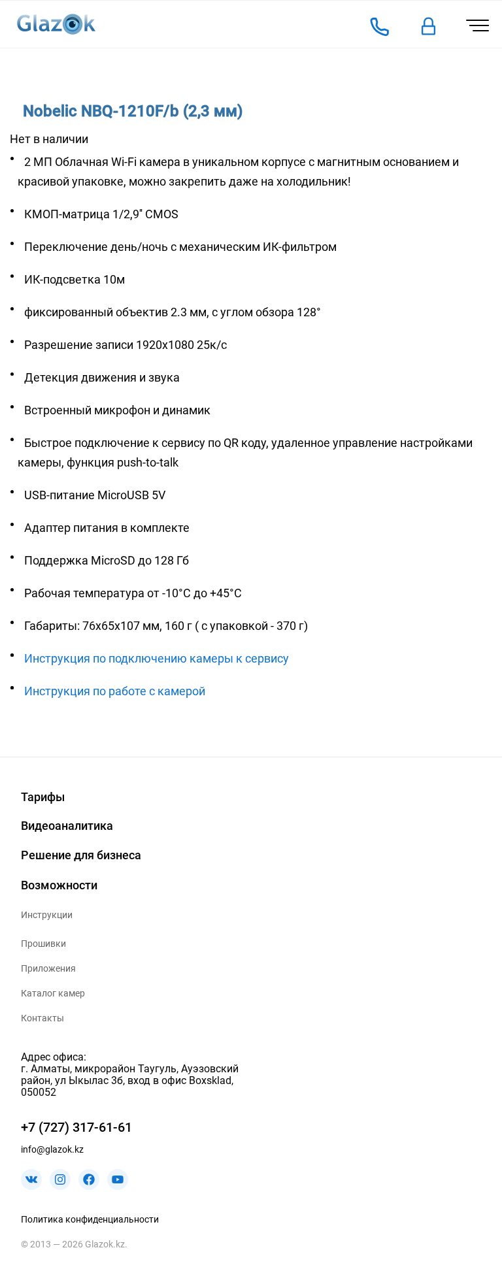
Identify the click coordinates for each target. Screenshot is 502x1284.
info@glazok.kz (52, 1149)
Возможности (59, 885)
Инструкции (47, 915)
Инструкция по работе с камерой (114, 691)
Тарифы (43, 797)
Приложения (48, 968)
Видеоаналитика (67, 825)
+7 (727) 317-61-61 (76, 1127)
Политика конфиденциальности (90, 1219)
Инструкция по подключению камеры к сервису (156, 658)
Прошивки (43, 943)
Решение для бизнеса (81, 855)
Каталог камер (53, 993)
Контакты (42, 1018)
